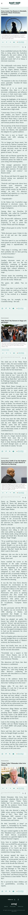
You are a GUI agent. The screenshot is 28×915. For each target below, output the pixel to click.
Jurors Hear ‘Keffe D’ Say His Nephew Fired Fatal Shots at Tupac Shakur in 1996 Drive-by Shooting (13, 461)
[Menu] (1, 2)
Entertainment (5, 7)
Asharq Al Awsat (5, 348)
